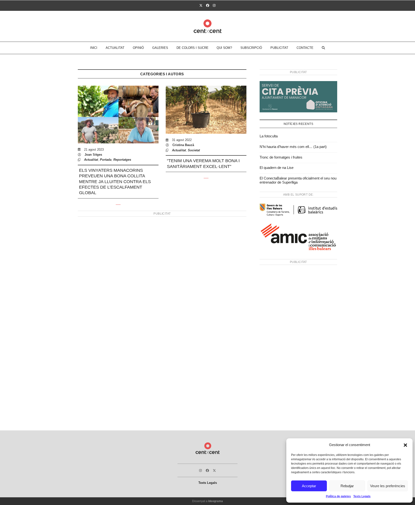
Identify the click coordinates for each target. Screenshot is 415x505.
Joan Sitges (93, 154)
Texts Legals (362, 496)
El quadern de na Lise (276, 168)
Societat (194, 150)
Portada (105, 159)
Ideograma (215, 501)
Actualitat (91, 159)
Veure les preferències (387, 486)
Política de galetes (338, 496)
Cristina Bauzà (183, 145)
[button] (405, 445)
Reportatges (122, 159)
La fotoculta (269, 136)
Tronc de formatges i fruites (281, 157)
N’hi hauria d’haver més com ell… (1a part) (293, 147)
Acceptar (309, 486)
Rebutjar (347, 486)
